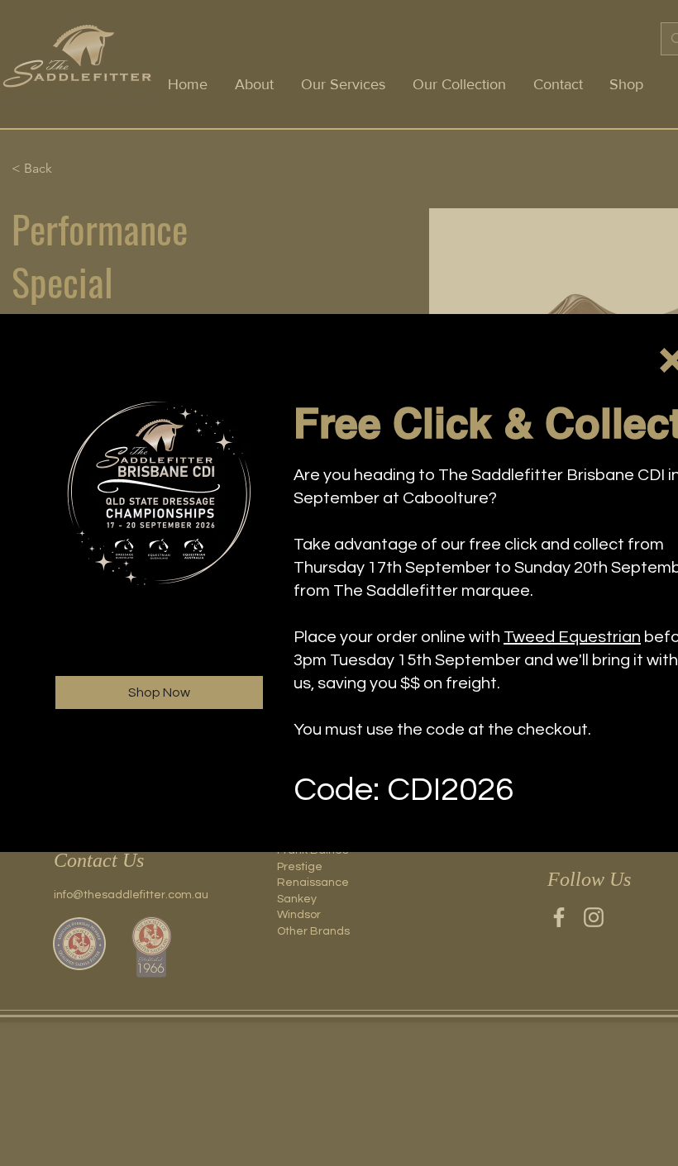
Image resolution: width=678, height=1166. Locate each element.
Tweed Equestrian (572, 637)
